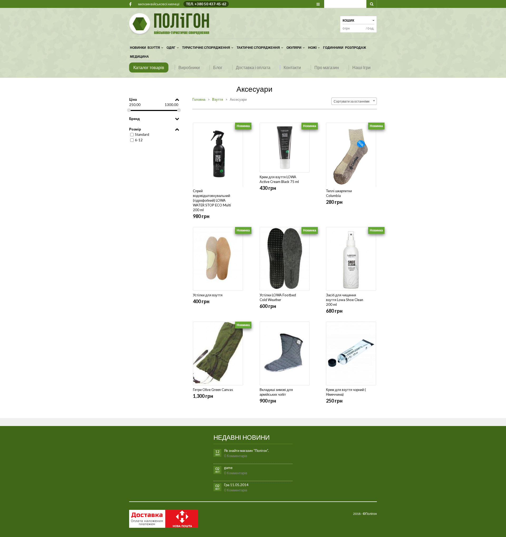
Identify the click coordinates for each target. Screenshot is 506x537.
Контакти (292, 67)
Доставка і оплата (253, 67)
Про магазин (326, 67)
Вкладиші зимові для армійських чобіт (276, 392)
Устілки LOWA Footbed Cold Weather (278, 297)
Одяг (171, 48)
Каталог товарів (148, 67)
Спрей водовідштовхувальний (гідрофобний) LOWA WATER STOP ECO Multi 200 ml (212, 200)
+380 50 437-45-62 (210, 4)
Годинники (333, 48)
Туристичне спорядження (206, 48)
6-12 (139, 140)
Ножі (312, 48)
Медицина (139, 57)
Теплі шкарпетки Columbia (339, 193)
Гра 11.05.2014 (236, 485)
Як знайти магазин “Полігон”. (246, 450)
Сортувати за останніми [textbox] (352, 101)
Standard (142, 134)
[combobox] (354, 101)
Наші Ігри (361, 67)
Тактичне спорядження (258, 48)
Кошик (348, 20)
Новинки (138, 48)
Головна (198, 99)
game (228, 468)
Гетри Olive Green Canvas (213, 390)
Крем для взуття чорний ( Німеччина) (346, 392)
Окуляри (293, 48)
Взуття (154, 48)
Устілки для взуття (207, 295)
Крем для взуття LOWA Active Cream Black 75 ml (279, 179)
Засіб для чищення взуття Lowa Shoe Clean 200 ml (344, 300)
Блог (217, 67)
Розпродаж (355, 48)
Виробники (189, 67)
